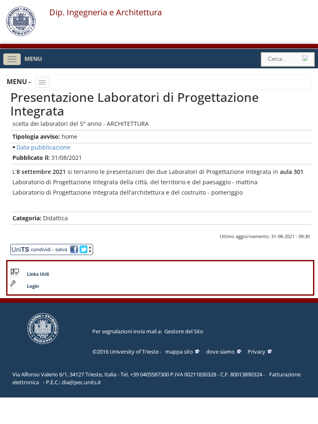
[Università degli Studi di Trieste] (21, 34)
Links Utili (38, 274)
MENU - (19, 81)
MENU (33, 59)
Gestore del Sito (183, 331)
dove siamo (220, 351)
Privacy (256, 351)
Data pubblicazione (43, 147)
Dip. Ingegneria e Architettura (105, 12)
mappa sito (179, 351)
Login (33, 286)
